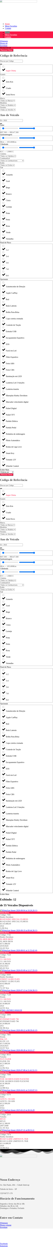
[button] (26, 48)
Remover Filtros (6, 50)
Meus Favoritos (11, 26)
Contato (8, 28)
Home (7, 24)
